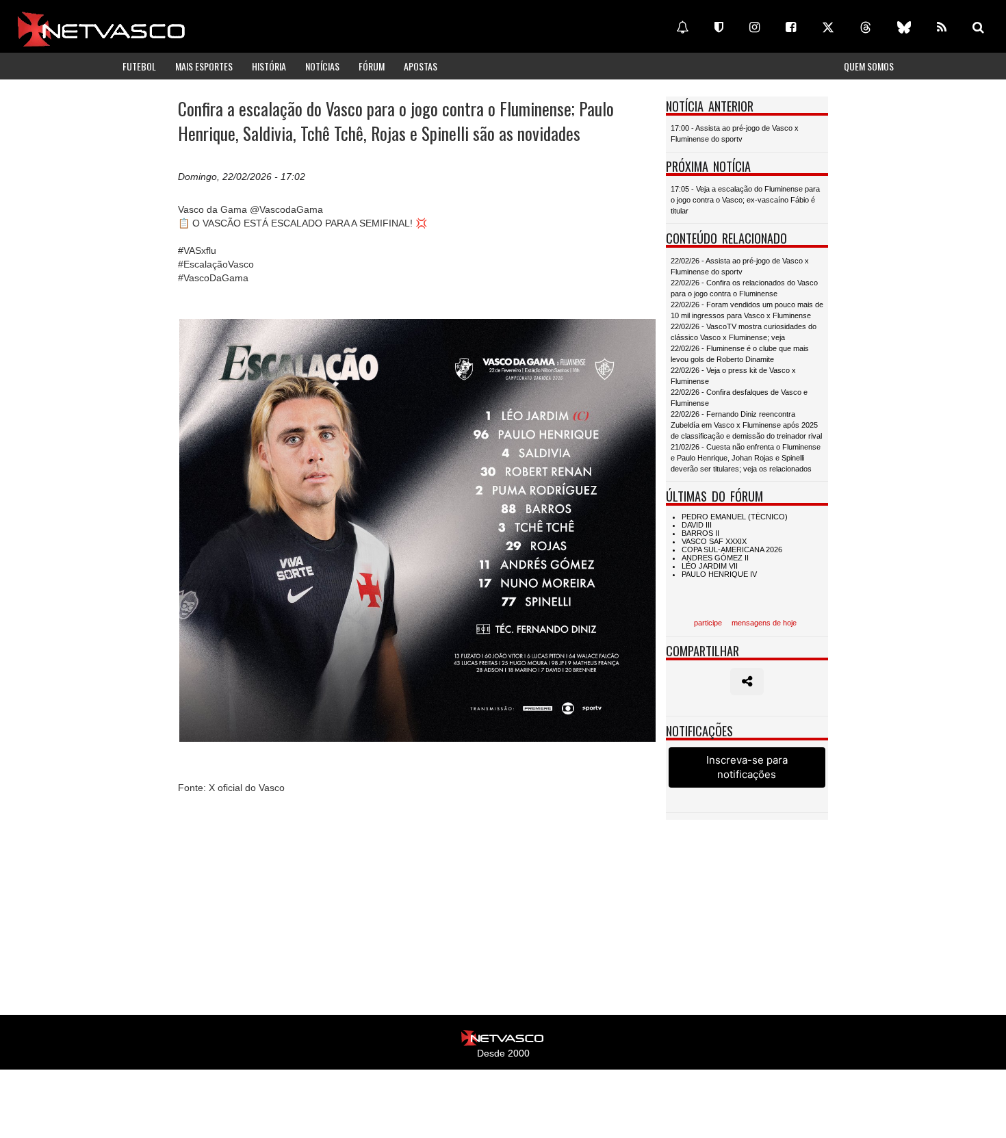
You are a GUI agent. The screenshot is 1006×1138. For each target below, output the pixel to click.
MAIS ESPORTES (204, 66)
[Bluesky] (904, 27)
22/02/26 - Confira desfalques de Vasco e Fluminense (739, 397)
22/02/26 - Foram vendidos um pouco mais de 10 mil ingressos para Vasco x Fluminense (747, 310)
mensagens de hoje (764, 623)
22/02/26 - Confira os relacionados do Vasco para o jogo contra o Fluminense (744, 288)
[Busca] (978, 27)
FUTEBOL (139, 66)
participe (708, 623)
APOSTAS (420, 66)
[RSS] (941, 27)
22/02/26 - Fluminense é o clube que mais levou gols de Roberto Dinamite (740, 353)
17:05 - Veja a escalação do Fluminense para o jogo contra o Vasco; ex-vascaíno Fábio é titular (745, 200)
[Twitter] (828, 27)
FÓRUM (372, 66)
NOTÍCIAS (322, 66)
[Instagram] (754, 27)
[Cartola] (719, 27)
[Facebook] (791, 27)
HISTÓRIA (269, 66)
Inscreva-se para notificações (747, 767)
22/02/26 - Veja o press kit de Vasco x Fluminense (733, 375)
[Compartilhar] (747, 681)
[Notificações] (682, 27)
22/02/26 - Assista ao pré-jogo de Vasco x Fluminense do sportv (740, 266)
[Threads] (866, 27)
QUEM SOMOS (869, 66)
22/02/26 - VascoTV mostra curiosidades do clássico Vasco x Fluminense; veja (743, 331)
